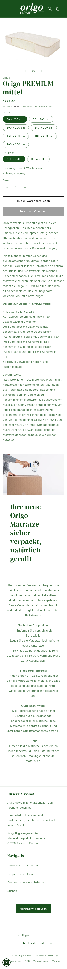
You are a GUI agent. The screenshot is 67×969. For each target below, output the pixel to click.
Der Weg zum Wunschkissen (25, 882)
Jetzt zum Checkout (33, 211)
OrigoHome (24, 955)
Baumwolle (38, 159)
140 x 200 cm (44, 127)
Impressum (15, 961)
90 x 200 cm (41, 119)
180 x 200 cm (44, 136)
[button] (7, 9)
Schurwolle (14, 159)
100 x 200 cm (16, 127)
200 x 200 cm (16, 144)
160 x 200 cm (16, 136)
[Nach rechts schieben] (42, 71)
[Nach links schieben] (25, 71)
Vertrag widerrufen (33, 908)
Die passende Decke (20, 874)
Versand (18, 106)
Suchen (12, 890)
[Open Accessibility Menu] (6, 962)
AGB (27, 961)
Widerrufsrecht (41, 961)
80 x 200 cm (15, 119)
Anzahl (7, 180)
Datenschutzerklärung (46, 955)
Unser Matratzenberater (22, 865)
